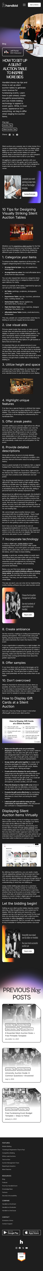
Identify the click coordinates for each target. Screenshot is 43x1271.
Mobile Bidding (6, 1146)
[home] (10, 4)
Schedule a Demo (7, 1220)
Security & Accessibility (9, 1195)
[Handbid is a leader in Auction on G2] (21, 1257)
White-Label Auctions (9, 1156)
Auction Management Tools (10, 1163)
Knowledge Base (7, 1189)
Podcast (4, 1182)
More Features (6, 1169)
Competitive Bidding (8, 1153)
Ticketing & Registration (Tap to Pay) (13, 1149)
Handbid (5, 555)
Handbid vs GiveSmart (9, 1204)
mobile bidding (23, 543)
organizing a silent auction (23, 246)
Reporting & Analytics (8, 1166)
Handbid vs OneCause (9, 1210)
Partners (4, 1192)
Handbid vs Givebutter (9, 1207)
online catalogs (29, 828)
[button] (24, 4)
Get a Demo (34, 5)
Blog (3, 1179)
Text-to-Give (6, 1159)
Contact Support (7, 1224)
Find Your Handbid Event (9, 1186)
